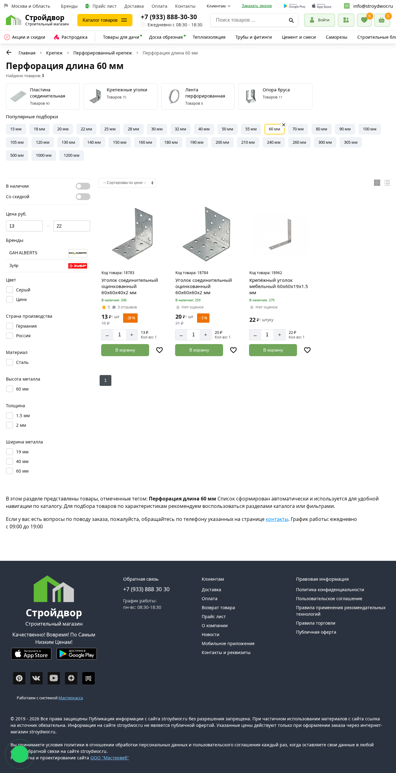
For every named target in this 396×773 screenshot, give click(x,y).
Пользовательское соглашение (329, 598)
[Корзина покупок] (382, 20)
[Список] (387, 183)
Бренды (69, 6)
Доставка (134, 6)
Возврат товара (218, 607)
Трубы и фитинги (253, 37)
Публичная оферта (316, 632)
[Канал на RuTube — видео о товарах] (88, 678)
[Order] (346, 20)
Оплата (159, 6)
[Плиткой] (377, 183)
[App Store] (31, 656)
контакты (277, 519)
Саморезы (336, 37)
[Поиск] (291, 20)
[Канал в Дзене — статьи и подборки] (71, 678)
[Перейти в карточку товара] (133, 234)
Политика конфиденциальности (330, 589)
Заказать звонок (257, 5)
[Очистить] (283, 124)
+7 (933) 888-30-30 (169, 16)
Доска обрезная (166, 37)
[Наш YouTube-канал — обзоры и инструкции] (54, 678)
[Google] (294, 6)
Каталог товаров (100, 20)
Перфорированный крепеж (102, 53)
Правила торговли (315, 623)
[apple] (321, 6)
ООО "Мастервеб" (109, 758)
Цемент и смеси (299, 37)
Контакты (185, 6)
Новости (210, 634)
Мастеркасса (70, 698)
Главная (27, 53)
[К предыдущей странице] (8, 52)
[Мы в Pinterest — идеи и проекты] (19, 678)
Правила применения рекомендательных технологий (340, 611)
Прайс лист (105, 6)
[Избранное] (364, 20)
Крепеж (54, 53)
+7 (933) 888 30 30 (146, 589)
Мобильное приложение (228, 643)
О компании (215, 625)
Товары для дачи (121, 37)
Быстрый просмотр (134, 259)
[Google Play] (77, 656)
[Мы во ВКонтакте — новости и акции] (36, 678)
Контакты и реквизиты (226, 652)
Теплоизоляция (209, 37)
